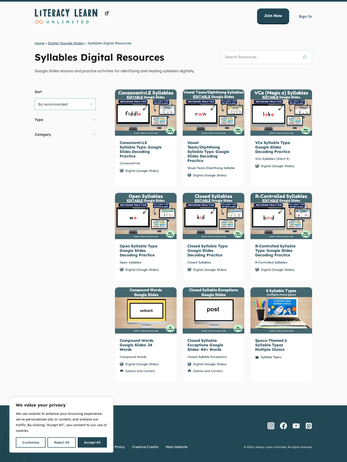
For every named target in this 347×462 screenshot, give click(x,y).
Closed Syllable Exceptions (207, 357)
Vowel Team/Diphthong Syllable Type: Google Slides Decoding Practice (208, 151)
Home (39, 43)
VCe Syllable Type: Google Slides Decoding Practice (273, 147)
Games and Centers (140, 371)
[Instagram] (271, 426)
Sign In (305, 16)
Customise (30, 442)
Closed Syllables (199, 262)
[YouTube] (296, 426)
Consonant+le (130, 163)
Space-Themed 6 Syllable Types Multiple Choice (271, 345)
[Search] (304, 57)
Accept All (92, 442)
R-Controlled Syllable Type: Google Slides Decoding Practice (275, 250)
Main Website (176, 447)
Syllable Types (271, 357)
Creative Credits (145, 447)
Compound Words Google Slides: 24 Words (136, 345)
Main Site (118, 13)
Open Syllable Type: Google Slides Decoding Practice (139, 250)
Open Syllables (130, 262)
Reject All (61, 442)
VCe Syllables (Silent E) (272, 159)
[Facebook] (283, 426)
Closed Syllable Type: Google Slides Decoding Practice (207, 250)
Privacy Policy (113, 447)
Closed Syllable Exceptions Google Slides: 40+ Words (205, 345)
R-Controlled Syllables (271, 262)
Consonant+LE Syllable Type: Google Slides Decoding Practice (140, 149)
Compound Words (133, 357)
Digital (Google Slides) (66, 43)
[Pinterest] (308, 426)
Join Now (273, 15)
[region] (61, 425)
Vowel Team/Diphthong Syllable (211, 168)
